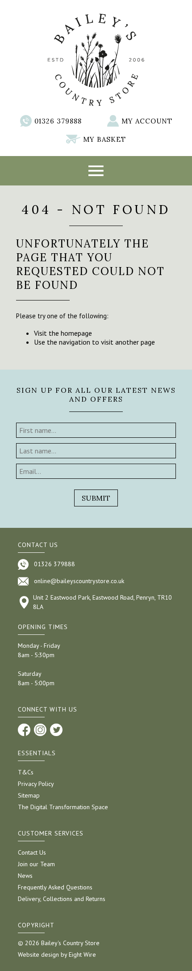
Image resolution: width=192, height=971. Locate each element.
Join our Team (36, 864)
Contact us (38, 545)
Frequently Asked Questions (55, 887)
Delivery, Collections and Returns (61, 899)
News (25, 876)
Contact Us (32, 852)
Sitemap (29, 795)
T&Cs (25, 772)
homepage (76, 333)
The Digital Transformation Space (63, 807)
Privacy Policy (36, 784)
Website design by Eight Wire (57, 954)
